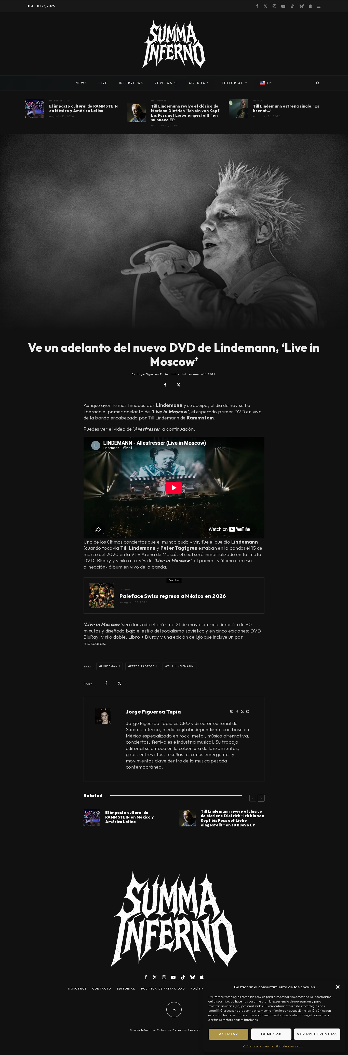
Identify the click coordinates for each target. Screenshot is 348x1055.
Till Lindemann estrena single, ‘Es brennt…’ (286, 108)
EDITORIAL (233, 83)
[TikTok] (292, 6)
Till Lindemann (180, 666)
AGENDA (197, 83)
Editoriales (61, 100)
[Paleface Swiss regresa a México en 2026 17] (101, 595)
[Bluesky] (301, 6)
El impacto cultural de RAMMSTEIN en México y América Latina (83, 108)
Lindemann (110, 666)
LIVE (103, 83)
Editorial (126, 988)
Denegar (271, 1034)
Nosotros (77, 988)
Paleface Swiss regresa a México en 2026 (172, 596)
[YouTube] (283, 6)
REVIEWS (163, 83)
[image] (34, 108)
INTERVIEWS (131, 83)
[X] (265, 6)
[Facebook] (257, 6)
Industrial (163, 100)
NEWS (81, 83)
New (260, 100)
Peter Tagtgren (143, 666)
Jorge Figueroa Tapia (153, 711)
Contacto (101, 988)
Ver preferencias (317, 1034)
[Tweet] (178, 385)
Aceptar (228, 1034)
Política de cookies (256, 1046)
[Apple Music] (310, 6)
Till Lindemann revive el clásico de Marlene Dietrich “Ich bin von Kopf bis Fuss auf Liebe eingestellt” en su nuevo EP (185, 113)
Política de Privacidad (287, 1046)
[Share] (165, 385)
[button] (337, 987)
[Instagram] (274, 6)
